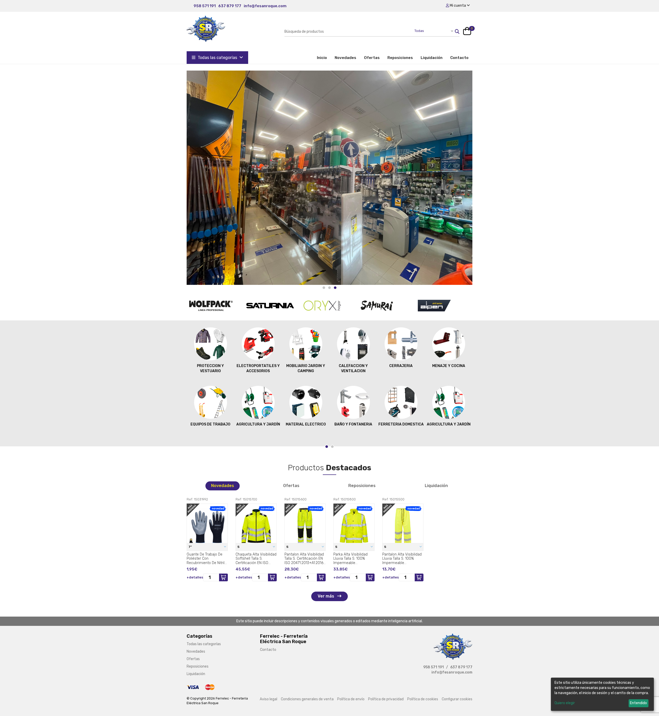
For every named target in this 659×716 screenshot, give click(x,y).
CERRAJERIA (401, 366)
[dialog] (602, 694)
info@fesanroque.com (265, 6)
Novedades (345, 57)
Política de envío (351, 699)
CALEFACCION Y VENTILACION (353, 368)
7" (190, 547)
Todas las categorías (217, 57)
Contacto (459, 57)
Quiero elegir (564, 703)
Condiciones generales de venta (307, 699)
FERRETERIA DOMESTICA (401, 424)
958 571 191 (205, 6)
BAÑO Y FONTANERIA (353, 424)
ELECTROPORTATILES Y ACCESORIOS (258, 368)
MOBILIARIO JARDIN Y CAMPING (305, 368)
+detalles (195, 577)
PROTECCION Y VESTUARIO (210, 368)
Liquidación (432, 57)
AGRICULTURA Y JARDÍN (258, 424)
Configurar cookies (457, 699)
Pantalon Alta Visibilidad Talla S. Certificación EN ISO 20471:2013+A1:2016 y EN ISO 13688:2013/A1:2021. (304, 558)
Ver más (326, 596)
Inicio (324, 57)
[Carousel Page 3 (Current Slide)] (335, 287)
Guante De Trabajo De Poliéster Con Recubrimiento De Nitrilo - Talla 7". (207, 558)
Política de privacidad (386, 699)
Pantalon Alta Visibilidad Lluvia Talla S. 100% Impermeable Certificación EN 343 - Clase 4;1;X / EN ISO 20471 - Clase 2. (402, 558)
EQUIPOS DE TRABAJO (210, 424)
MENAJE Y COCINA (448, 366)
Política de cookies (422, 699)
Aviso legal (268, 699)
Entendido (638, 703)
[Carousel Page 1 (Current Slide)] (326, 446)
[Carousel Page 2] (329, 287)
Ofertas (372, 57)
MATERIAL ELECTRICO (306, 424)
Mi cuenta (458, 5)
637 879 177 (229, 6)
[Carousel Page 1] (324, 287)
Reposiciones (400, 57)
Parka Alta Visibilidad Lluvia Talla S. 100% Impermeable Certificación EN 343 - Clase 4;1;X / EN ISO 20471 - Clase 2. (351, 558)
